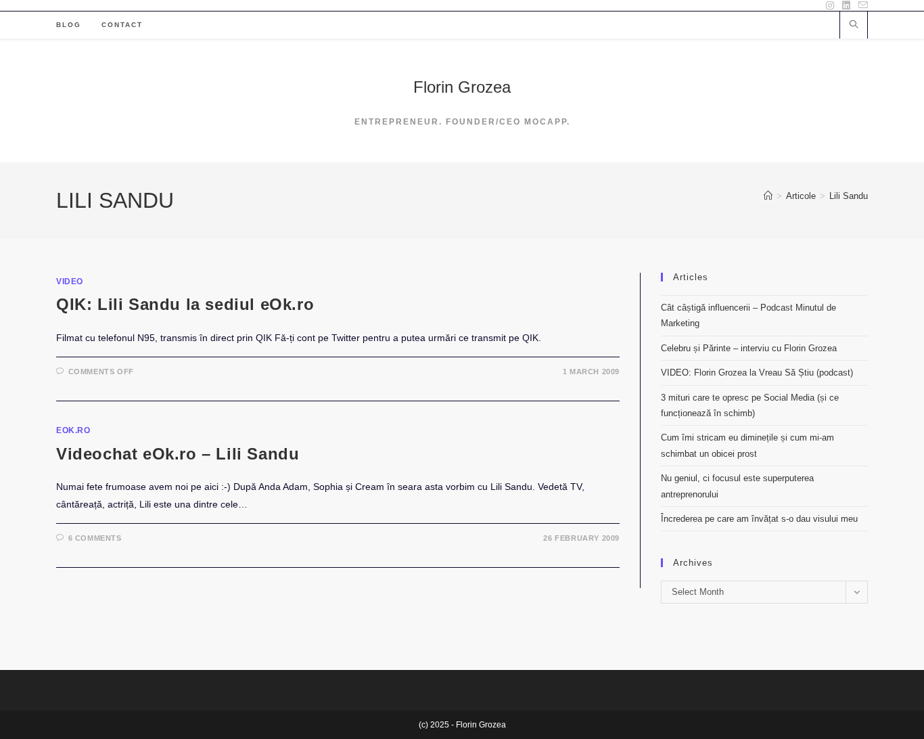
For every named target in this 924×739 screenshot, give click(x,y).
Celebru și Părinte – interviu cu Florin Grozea (749, 348)
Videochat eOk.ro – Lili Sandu (177, 454)
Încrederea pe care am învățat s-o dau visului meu (759, 519)
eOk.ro (73, 430)
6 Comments (95, 538)
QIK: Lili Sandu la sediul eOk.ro (185, 304)
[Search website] (853, 25)
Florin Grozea (462, 87)
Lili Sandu (848, 196)
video (69, 281)
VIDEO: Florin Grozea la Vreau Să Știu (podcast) (757, 372)
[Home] (768, 196)
